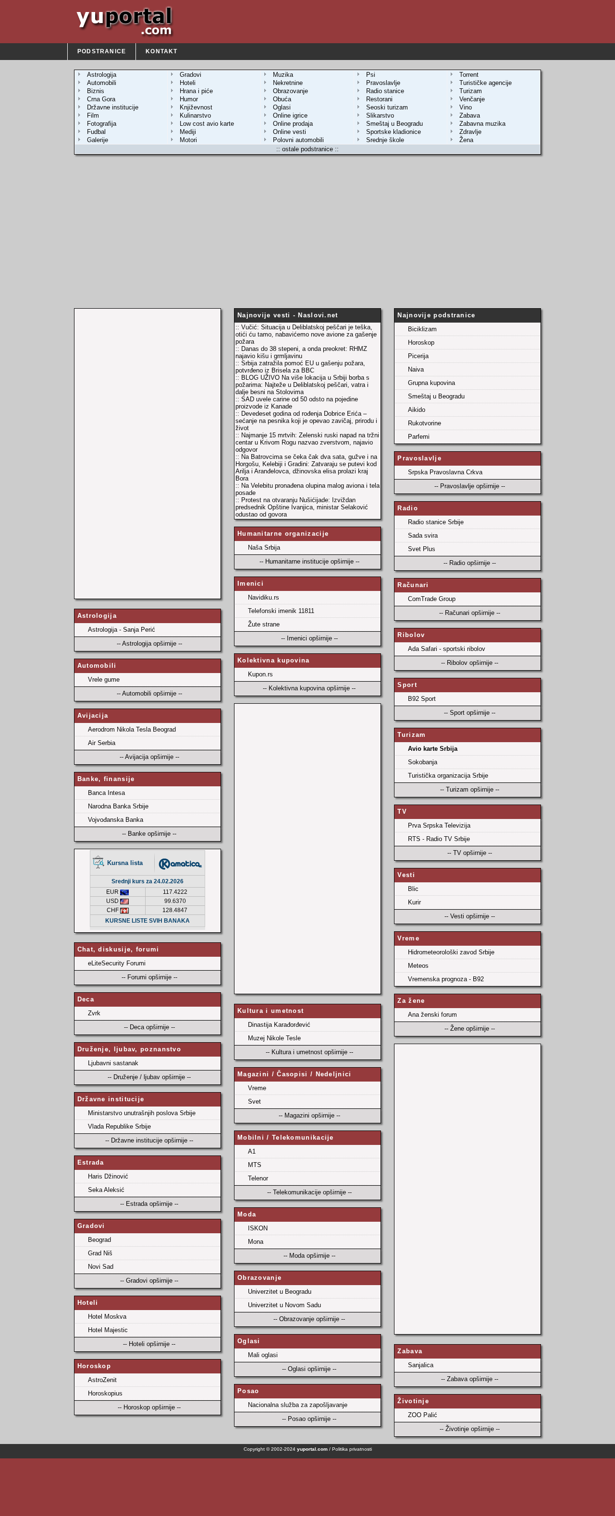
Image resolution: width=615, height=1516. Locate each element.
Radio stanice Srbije (436, 522)
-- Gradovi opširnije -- (149, 1280)
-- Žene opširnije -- (469, 1028)
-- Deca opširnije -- (149, 1027)
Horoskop (421, 342)
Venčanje (472, 99)
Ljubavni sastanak (113, 1063)
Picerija (418, 356)
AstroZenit (102, 1380)
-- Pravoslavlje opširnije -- (469, 486)
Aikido (416, 409)
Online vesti (289, 131)
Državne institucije (112, 107)
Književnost (196, 107)
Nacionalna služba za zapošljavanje (297, 1404)
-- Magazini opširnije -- (309, 1115)
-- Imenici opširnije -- (309, 638)
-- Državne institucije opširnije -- (149, 1140)
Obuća (282, 99)
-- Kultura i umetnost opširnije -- (309, 1052)
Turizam (470, 91)
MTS (254, 1164)
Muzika (283, 74)
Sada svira (423, 535)
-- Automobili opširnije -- (149, 693)
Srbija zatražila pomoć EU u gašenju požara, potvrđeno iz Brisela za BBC (300, 367)
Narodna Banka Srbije (118, 806)
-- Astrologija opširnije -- (149, 643)
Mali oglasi (263, 1355)
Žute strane (264, 624)
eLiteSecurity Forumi (117, 963)
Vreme (257, 1088)
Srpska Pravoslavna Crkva (445, 472)
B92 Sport (422, 698)
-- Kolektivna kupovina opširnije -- (309, 688)
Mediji (188, 131)
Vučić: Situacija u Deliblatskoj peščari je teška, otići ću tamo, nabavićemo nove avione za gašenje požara (306, 334)
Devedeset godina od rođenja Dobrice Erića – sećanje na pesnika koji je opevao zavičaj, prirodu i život (306, 421)
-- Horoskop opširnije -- (149, 1407)
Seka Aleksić (106, 1189)
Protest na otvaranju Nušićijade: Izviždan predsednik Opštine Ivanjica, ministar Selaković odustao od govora (301, 507)
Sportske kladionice (393, 131)
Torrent (469, 74)
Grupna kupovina (431, 382)
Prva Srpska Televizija (439, 825)
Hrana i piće (196, 91)
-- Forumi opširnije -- (149, 977)
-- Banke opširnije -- (149, 833)
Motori (188, 140)
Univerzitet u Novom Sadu (284, 1305)
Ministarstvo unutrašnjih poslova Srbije (142, 1113)
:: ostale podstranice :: (307, 149)
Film (93, 115)
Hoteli (188, 82)
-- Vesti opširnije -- (469, 916)
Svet (254, 1101)
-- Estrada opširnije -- (149, 1203)
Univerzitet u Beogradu (279, 1291)
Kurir (414, 902)
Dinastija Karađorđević (279, 1024)
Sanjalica (420, 1365)
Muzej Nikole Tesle (274, 1038)
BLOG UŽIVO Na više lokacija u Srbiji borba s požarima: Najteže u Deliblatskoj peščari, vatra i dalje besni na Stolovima (302, 385)
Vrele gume (104, 679)
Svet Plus (421, 549)
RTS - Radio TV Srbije (439, 838)
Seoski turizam (387, 107)
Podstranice (101, 51)
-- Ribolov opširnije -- (469, 662)
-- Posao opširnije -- (309, 1418)
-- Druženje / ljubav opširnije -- (149, 1077)
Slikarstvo (380, 115)
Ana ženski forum (432, 1014)
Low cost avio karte (207, 123)
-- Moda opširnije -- (309, 1255)
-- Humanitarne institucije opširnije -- (309, 561)
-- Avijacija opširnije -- (149, 756)
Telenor (258, 1178)
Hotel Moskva (107, 1316)
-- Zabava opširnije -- (469, 1379)
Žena (466, 140)
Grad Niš (100, 1253)
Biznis (95, 91)
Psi (370, 74)
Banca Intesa (106, 792)
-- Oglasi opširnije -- (309, 1368)
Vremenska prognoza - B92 (446, 979)
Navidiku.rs (263, 597)
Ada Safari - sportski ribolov (446, 648)
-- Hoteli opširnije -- (149, 1344)
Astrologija (101, 74)
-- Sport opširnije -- (469, 712)
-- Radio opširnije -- (469, 562)
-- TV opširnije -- (469, 852)
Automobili (101, 82)
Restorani (379, 99)
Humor (189, 99)
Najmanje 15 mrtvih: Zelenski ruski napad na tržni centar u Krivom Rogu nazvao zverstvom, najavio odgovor (307, 442)
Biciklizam (422, 329)
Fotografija (101, 123)
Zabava (469, 115)
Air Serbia (101, 742)
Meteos (418, 965)
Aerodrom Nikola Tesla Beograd (132, 729)
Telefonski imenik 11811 (281, 610)
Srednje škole (385, 140)
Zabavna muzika (482, 123)
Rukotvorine (424, 423)
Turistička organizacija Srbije (448, 775)
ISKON (258, 1228)
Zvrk (94, 1013)
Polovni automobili (298, 140)
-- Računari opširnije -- (469, 612)
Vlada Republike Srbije (119, 1126)
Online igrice (290, 115)
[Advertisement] (307, 231)
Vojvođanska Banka (115, 819)
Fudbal (96, 131)
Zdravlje (470, 131)
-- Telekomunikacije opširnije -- (309, 1192)
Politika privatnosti (352, 1449)
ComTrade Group (431, 598)
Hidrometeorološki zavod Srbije (451, 952)
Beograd (99, 1239)
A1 (252, 1151)
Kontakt (161, 51)
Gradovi (190, 74)
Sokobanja (422, 762)
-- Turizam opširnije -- (469, 789)
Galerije (97, 140)
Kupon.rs (260, 674)
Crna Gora (101, 99)
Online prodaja (293, 123)
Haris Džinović (108, 1176)
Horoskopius (105, 1393)
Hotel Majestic (108, 1330)
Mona (255, 1241)
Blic (413, 888)
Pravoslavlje (383, 82)
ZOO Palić (422, 1415)
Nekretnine (288, 82)
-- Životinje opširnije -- (470, 1428)
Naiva (416, 369)
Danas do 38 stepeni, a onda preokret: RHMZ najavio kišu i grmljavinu (301, 352)
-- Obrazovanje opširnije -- (309, 1319)
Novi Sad (100, 1266)
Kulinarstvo (195, 115)
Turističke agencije (485, 82)
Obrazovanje (290, 91)
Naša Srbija (264, 547)
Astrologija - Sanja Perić (121, 629)
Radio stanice (385, 91)
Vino (465, 107)
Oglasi (282, 107)
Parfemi (419, 436)
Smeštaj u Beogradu (394, 123)
